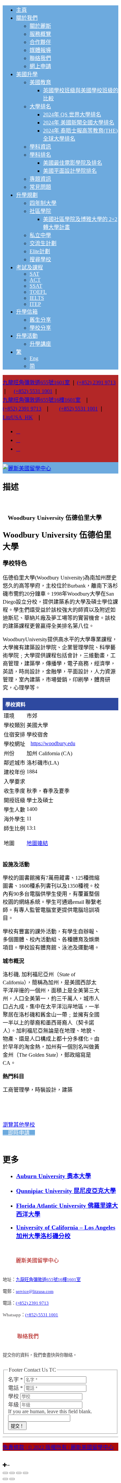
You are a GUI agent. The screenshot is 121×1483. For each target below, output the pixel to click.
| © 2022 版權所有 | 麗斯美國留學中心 (70, 1447)
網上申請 (40, 66)
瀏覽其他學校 (19, 1125)
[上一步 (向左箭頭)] (5, 1479)
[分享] (12, 1473)
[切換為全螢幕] (19, 1473)
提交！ (17, 1426)
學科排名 (40, 155)
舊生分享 (40, 320)
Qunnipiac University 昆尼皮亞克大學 (66, 1191)
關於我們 (27, 18)
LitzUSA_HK (18, 417)
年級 (14, 1405)
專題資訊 (40, 179)
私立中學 (40, 235)
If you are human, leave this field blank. (50, 1411)
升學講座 (40, 344)
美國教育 (40, 82)
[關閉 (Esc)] (5, 1473)
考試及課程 (29, 267)
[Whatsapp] (17, 1459)
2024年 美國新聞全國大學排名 (78, 122)
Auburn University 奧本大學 (53, 1176)
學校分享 (40, 328)
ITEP (35, 304)
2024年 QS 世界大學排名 (72, 114)
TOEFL (38, 292)
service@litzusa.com (34, 1291)
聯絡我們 (40, 58)
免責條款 (13, 1447)
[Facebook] (9, 1459)
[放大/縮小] (25, 1473)
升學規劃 (27, 195)
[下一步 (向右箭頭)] (12, 1479)
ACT (35, 280)
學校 (14, 1396)
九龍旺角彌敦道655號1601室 (36, 382)
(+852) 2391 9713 (96, 382)
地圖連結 (37, 843)
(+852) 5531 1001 (33, 391)
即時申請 (19, 1133)
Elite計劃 (40, 251)
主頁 (21, 10)
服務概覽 (40, 34)
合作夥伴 (40, 42)
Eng (34, 358)
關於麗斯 (40, 26)
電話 (15, 1388)
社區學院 (40, 211)
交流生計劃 (43, 243)
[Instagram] (5, 1459)
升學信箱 (27, 312)
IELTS (37, 298)
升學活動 (27, 336)
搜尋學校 (40, 259)
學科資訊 (40, 147)
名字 (15, 1379)
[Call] (21, 1459)
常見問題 (40, 187)
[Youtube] (13, 1459)
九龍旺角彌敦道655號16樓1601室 (42, 400)
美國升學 (27, 74)
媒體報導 (40, 50)
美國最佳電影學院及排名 (72, 163)
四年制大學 (43, 203)
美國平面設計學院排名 (70, 171)
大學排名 (40, 106)
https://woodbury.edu (53, 743)
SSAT (36, 286)
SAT (34, 274)
